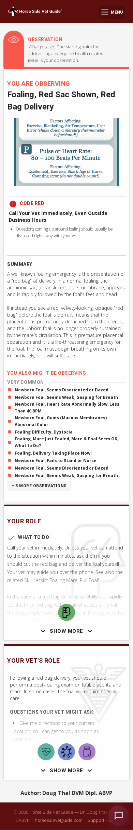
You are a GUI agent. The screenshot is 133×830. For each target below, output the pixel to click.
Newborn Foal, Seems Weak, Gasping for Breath (66, 397)
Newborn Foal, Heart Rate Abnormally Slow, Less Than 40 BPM (67, 407)
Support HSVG (102, 820)
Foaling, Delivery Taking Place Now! (53, 453)
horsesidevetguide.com (59, 820)
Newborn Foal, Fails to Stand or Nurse (56, 460)
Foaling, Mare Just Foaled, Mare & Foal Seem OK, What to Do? (66, 442)
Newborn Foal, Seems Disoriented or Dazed (61, 390)
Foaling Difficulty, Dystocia (44, 432)
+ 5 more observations (39, 486)
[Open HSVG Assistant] (118, 816)
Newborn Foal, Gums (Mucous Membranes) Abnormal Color (61, 421)
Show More (66, 631)
